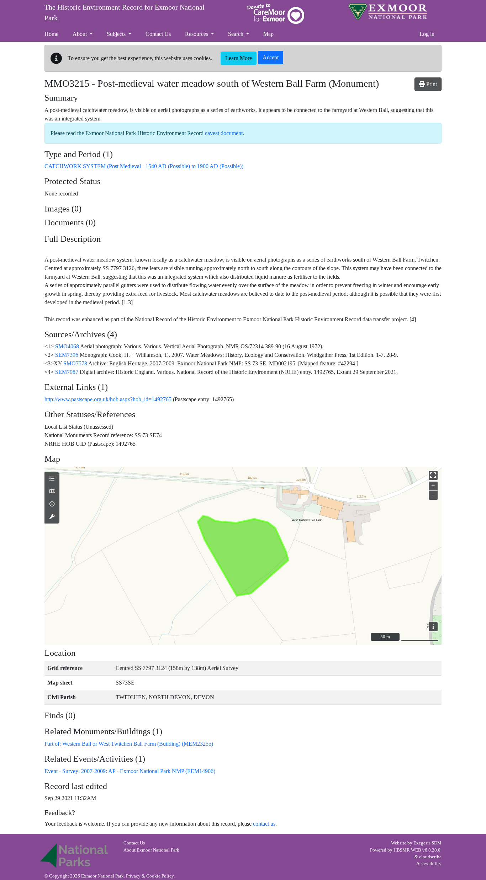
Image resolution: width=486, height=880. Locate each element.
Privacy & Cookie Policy (150, 876)
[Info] (52, 504)
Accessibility (429, 863)
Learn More (238, 58)
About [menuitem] (80, 34)
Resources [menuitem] (197, 34)
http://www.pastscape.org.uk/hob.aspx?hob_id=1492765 (107, 399)
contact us (264, 824)
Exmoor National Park (388, 12)
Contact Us (134, 843)
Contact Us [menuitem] (158, 34)
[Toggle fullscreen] (433, 475)
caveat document (224, 133)
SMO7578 (75, 363)
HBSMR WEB (407, 850)
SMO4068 (67, 346)
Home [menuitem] (51, 34)
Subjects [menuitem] (117, 34)
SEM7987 (66, 372)
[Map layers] (52, 479)
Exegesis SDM (427, 843)
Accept (271, 57)
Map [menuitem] (268, 34)
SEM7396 (66, 355)
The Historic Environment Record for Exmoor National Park (124, 12)
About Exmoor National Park (151, 850)
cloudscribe (430, 856)
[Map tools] (52, 517)
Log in (426, 34)
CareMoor (275, 14)
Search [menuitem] (236, 34)
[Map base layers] (52, 491)
